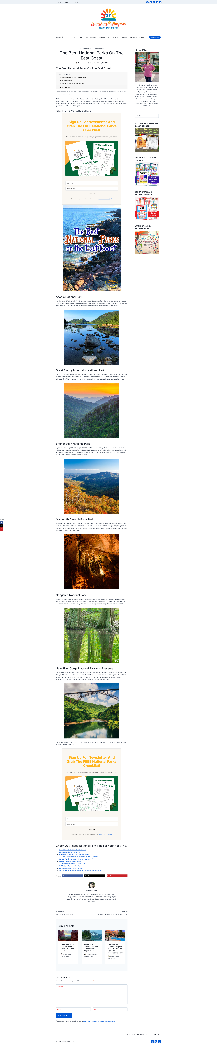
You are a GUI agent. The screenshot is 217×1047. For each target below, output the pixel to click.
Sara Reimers (83, 63)
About (142, 37)
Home (59, 2)
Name (59, 1009)
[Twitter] (151, 2)
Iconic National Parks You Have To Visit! (72, 850)
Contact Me (155, 1034)
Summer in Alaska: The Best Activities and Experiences (91, 948)
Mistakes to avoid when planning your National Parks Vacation (80, 870)
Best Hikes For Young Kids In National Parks (74, 854)
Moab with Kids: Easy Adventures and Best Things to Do (67, 948)
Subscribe (155, 37)
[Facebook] (147, 2)
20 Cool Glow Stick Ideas (64, 913)
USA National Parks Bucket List (69, 852)
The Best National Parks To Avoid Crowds (73, 863)
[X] (156, 1041)
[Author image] (76, 63)
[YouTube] (157, 2)
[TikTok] (160, 2)
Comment (60, 986)
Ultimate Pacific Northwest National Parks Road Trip (76, 859)
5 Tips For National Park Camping (70, 861)
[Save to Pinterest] (1, 529)
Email (95, 1009)
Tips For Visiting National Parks (77, 111)
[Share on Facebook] (1, 522)
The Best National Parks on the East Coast (73, 77)
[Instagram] (154, 2)
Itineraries (133, 37)
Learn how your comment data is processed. (98, 1021)
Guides (124, 37)
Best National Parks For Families (70, 866)
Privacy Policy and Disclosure (137, 1034)
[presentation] (68, 935)
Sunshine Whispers (85, 48)
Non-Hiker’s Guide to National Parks (71, 868)
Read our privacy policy (104, 199)
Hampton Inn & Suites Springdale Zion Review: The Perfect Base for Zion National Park (115, 949)
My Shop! (76, 2)
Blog (93, 48)
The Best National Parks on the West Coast (112, 913)
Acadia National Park (66, 80)
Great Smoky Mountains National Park (72, 83)
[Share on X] (1, 525)
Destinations (91, 37)
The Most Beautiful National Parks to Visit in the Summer (78, 857)
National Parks (99, 48)
